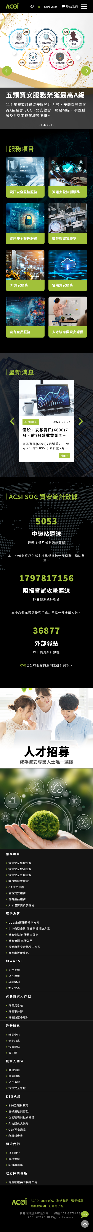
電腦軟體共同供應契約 (22, 1182)
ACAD (35, 1200)
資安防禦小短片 (18, 1017)
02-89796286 (72, 1213)
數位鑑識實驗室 (18, 881)
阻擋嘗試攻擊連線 (46, 590)
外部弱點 (46, 643)
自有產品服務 (17, 899)
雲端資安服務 (17, 893)
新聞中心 (14, 1035)
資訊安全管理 (17, 1088)
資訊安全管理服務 (20, 875)
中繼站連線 (46, 533)
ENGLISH (50, 6)
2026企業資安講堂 (34, 94)
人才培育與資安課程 (21, 905)
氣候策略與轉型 (18, 1111)
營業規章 (77, 1200)
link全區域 (46, 421)
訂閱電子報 (56, 1206)
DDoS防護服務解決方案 (23, 922)
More (65, 455)
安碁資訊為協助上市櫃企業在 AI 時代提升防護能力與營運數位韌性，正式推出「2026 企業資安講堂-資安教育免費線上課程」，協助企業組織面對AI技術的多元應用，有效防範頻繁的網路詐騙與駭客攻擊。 (46, 115)
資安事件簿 (15, 1011)
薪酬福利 (14, 982)
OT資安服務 (16, 887)
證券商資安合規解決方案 (24, 947)
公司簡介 (14, 1153)
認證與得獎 (15, 1165)
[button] (7, 71)
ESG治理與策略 (18, 1105)
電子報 (12, 1053)
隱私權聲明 (38, 1206)
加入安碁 (14, 988)
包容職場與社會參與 (21, 1117)
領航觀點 (14, 1047)
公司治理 (14, 1082)
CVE (23, 665)
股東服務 (14, 1076)
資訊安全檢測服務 (20, 869)
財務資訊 (14, 1070)
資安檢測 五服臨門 (20, 941)
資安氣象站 (15, 1005)
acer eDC (47, 1200)
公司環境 (14, 976)
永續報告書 (15, 1136)
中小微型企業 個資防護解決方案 (29, 928)
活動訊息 (14, 1041)
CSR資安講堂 (17, 1129)
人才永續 (14, 970)
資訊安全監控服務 (20, 863)
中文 (38, 6)
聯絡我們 (72, 6)
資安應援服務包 (18, 953)
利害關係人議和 (18, 1123)
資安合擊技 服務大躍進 (23, 935)
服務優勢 (14, 1159)
